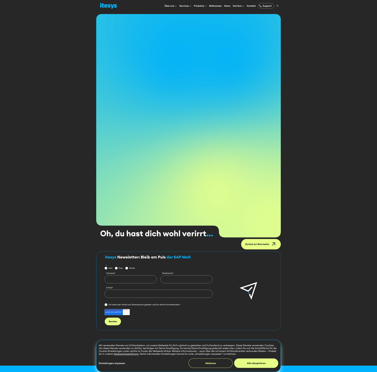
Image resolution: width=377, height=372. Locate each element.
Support (265, 6)
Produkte (199, 5)
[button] (248, 291)
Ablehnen (210, 363)
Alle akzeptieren (256, 363)
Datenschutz (138, 304)
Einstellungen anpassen (112, 363)
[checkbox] (159, 268)
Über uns (169, 5)
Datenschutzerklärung (126, 353)
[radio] (109, 268)
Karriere (237, 5)
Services (184, 5)
